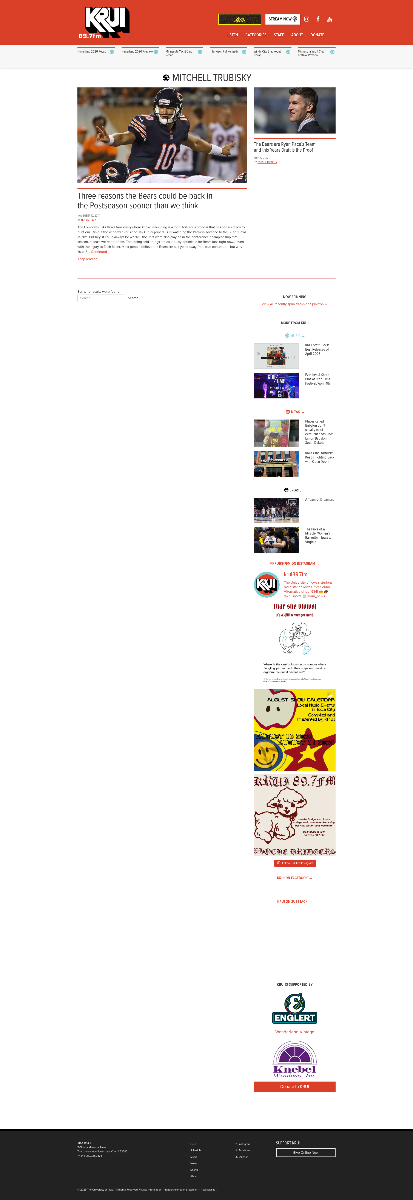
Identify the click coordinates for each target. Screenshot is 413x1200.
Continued (99, 252)
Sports (194, 1170)
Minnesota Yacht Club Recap (179, 53)
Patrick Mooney (267, 162)
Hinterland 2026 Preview (137, 51)
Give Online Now (306, 1152)
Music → (297, 336)
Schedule (195, 1150)
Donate (317, 35)
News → (298, 412)
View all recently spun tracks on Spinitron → (295, 304)
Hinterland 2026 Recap (91, 51)
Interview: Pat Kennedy (224, 51)
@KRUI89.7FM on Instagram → (295, 563)
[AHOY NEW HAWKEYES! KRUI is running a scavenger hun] (295, 644)
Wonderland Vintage (294, 1032)
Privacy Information (150, 1189)
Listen (232, 35)
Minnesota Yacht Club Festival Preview (311, 53)
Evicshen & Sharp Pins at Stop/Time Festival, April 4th (317, 379)
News (193, 1163)
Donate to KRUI (294, 1086)
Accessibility (208, 1189)
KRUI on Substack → (294, 901)
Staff (279, 35)
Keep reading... (88, 259)
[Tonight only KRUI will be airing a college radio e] (295, 815)
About (297, 35)
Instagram (244, 1144)
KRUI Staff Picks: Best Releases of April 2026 (317, 349)
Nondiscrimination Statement (181, 1189)
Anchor (243, 1157)
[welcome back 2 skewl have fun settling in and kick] (295, 730)
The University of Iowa (100, 1189)
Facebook (244, 1150)
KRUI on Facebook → (295, 878)
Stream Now (281, 19)
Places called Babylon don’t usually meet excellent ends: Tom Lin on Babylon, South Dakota (319, 432)
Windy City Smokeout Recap (267, 53)
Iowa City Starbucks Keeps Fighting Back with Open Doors (319, 457)
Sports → (298, 490)
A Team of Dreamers (319, 499)
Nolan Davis (89, 220)
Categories (256, 35)
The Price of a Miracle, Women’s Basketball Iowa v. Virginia (318, 536)
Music (193, 1157)
